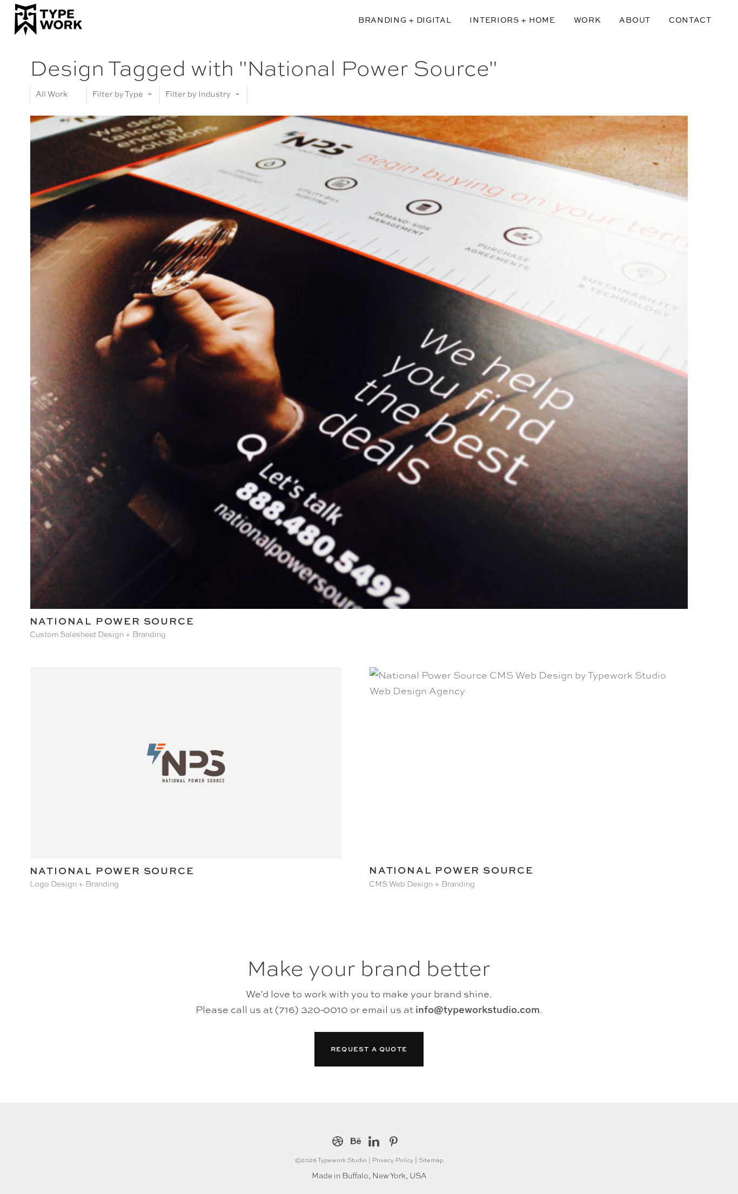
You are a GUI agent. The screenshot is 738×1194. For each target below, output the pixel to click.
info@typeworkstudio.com (477, 1009)
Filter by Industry (198, 93)
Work (587, 20)
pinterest (393, 1142)
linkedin (373, 1142)
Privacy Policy (392, 1159)
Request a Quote (369, 1049)
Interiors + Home (512, 20)
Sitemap (431, 1159)
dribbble (337, 1142)
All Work (52, 93)
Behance (356, 1142)
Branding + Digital (405, 20)
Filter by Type (117, 93)
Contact (690, 20)
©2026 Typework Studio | (333, 1159)
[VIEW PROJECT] (359, 606)
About (634, 20)
